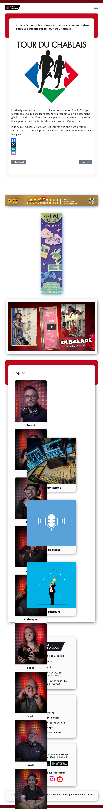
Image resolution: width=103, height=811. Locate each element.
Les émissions (51, 487)
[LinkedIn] (51, 149)
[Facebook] (51, 140)
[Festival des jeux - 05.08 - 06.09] (51, 253)
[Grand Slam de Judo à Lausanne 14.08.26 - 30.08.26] (51, 200)
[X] (51, 144)
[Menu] (96, 8)
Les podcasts (51, 549)
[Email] (51, 153)
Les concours (51, 612)
